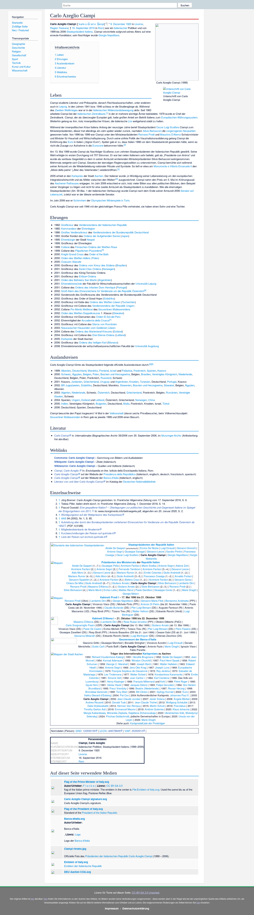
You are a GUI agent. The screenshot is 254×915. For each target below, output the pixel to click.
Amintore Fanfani (130, 565)
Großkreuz (67, 225)
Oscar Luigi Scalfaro (167, 127)
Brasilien (121, 265)
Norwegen (108, 269)
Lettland (120, 335)
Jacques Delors (138, 685)
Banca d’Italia (111, 478)
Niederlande (185, 374)
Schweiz (66, 374)
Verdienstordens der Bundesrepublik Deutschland (121, 232)
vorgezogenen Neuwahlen (181, 131)
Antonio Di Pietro (150, 604)
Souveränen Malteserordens (114, 309)
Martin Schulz (157, 706)
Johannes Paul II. (179, 695)
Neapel (91, 239)
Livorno (139, 24)
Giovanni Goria (183, 579)
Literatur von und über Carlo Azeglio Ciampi (78, 481)
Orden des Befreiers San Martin (79, 280)
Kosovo (161, 370)
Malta (126, 403)
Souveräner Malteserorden (65, 417)
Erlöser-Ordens (87, 276)
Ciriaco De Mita (74, 583)
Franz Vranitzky (118, 688)
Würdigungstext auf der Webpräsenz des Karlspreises (91, 514)
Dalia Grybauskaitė (97, 706)
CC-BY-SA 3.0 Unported (145, 892)
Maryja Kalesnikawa (95, 713)
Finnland (104, 370)
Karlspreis (77, 176)
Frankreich (139, 370)
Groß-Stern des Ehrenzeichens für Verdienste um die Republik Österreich (102, 291)
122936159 (89, 731)
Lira (130, 121)
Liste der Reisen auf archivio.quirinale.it (83, 537)
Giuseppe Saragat (135, 551)
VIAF (127, 731)
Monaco (112, 342)
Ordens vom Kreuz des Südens (97, 265)
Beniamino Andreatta (177, 600)
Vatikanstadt (116, 413)
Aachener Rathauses (67, 183)
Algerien (65, 392)
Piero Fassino (183, 629)
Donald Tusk (119, 702)
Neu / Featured (20, 30)
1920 (128, 24)
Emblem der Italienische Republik (83, 866)
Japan (124, 236)
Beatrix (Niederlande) (147, 688)
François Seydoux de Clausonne (129, 671)
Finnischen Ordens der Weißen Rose (96, 247)
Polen (96, 374)
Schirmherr (79, 200)
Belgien (87, 374)
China (151, 400)
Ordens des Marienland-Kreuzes (93, 331)
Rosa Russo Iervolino (135, 621)
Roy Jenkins (163, 671)
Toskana (63, 28)
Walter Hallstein (168, 664)
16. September (80, 28)
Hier (46, 898)
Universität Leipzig (145, 283)
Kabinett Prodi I (109, 597)
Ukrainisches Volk (174, 713)
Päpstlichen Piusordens (88, 250)
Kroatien (134, 381)
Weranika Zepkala (117, 713)
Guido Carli (98, 646)
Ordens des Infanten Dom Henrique (95, 287)
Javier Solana (157, 699)
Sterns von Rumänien (104, 324)
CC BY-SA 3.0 (114, 785)
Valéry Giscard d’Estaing (97, 695)
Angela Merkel (182, 699)
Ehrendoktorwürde (71, 283)
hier (32, 898)
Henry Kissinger (115, 681)
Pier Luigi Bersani (141, 607)
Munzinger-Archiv (171, 435)
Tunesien (145, 381)
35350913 (137, 731)
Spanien (151, 370)
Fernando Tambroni (129, 569)
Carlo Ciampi (61, 435)
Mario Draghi (189, 590)
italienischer (120, 28)
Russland (106, 378)
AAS (63, 518)
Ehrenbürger (68, 239)
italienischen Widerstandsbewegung (113, 110)
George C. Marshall (117, 664)
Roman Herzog (176, 688)
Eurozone (97, 145)
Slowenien (125, 385)
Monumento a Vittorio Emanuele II (173, 166)
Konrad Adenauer (113, 660)
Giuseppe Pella (110, 565)
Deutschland (79, 370)
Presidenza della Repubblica (119, 474)
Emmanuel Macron (125, 709)
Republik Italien (150, 562)
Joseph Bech (144, 664)
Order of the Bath (99, 254)
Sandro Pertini (174, 551)
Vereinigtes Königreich (164, 374)
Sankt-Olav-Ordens (90, 269)
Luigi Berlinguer (139, 635)
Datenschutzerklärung (135, 908)
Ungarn (76, 400)
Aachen (99, 176)
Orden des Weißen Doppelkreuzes (80, 313)
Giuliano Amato (120, 583)
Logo (78, 834)
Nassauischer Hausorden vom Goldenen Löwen (88, 328)
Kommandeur (69, 228)
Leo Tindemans (112, 674)
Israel (113, 370)
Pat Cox (124, 695)
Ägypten (77, 374)
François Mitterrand (144, 681)
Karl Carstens (161, 678)
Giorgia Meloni (131, 593)
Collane (65, 247)
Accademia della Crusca (95, 320)
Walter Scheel (138, 674)
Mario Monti (94, 590)
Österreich (104, 392)
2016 (92, 28)
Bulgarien (101, 403)
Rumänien (171, 392)
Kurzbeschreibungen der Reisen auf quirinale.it (87, 533)
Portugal (121, 287)
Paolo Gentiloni (143, 590)
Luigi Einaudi (168, 548)
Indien (64, 403)
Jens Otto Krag (138, 667)
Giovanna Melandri (84, 635)
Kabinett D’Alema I (103, 618)
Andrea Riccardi (94, 702)
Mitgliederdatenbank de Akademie (80, 529)
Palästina (127, 370)
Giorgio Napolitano (108, 35)
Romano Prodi (146, 134)
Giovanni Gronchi (186, 548)
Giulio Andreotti (171, 572)
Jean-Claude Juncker (129, 699)
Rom (101, 28)
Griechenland (91, 381)
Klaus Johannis (181, 709)
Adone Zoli (182, 565)
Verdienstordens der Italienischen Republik (103, 225)
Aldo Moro (77, 572)
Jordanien (76, 381)
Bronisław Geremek (96, 692)
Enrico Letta (110, 590)
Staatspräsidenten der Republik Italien (151, 544)
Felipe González (165, 685)
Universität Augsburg (147, 346)
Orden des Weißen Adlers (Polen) (80, 258)
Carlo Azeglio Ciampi (140, 856)
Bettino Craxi (132, 579)
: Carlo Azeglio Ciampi (74, 458)
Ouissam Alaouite (71, 261)
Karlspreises (150, 653)
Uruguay (105, 381)
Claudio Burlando (113, 607)
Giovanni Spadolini (79, 579)
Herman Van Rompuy (129, 706)
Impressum (112, 908)
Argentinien (104, 280)
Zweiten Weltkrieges (66, 110)
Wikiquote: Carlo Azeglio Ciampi (74, 462)
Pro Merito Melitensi (81, 309)
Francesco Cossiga (154, 576)
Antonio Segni (115, 551)
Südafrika (109, 298)
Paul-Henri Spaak (169, 660)
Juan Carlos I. (137, 678)
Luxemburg (92, 681)
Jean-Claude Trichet (146, 702)
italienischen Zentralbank (91, 113)
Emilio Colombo (152, 572)
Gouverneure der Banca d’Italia (137, 639)
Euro (70, 142)
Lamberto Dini (186, 583)
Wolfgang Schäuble (176, 702)
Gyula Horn (92, 685)
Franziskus (180, 706)
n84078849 (114, 731)
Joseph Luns (162, 667)
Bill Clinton (142, 692)
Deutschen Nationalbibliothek (139, 481)
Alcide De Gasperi (115, 548)
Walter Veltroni (140, 611)
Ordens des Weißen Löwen (105, 302)
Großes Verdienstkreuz (74, 232)
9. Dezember (117, 24)
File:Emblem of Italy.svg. (146, 789)
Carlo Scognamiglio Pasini (80, 625)
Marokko (93, 370)
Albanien (66, 370)
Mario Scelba (149, 565)
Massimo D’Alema (170, 134)
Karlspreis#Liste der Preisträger (147, 723)
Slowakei (118, 313)
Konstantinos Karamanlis (168, 674)
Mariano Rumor (125, 572)
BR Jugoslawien (70, 385)
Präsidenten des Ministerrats (118, 562)
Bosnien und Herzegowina (115, 374)
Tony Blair (121, 692)
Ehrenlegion (88, 228)
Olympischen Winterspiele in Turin (110, 200)
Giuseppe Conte (163, 590)
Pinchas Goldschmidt (117, 716)
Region (54, 28)
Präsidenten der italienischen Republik (106, 856)
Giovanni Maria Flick (152, 600)
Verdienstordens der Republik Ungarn (113, 305)
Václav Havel (114, 685)
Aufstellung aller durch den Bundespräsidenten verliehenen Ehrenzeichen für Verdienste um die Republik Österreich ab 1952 (126, 523)
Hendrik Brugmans (143, 657)
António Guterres (154, 709)
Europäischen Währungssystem (179, 117)
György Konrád (165, 692)
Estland (118, 331)
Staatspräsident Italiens (80, 31)
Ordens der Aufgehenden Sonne (102, 236)
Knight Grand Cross (72, 254)
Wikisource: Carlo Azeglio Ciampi (74, 466)
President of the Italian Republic (99, 812)
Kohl (162, 681)
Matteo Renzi (126, 590)
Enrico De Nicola (149, 548)
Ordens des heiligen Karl (93, 342)
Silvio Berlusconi (152, 131)
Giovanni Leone (155, 551)
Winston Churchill (141, 660)
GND (78, 731)
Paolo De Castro (92, 629)
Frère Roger (180, 681)
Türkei (165, 403)
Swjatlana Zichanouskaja (142, 713)
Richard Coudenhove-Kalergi (108, 657)
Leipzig (63, 106)
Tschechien (128, 302)
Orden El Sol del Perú (108, 316)
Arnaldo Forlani (183, 576)
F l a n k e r (89, 785)
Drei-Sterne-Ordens (103, 335)
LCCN (103, 731)
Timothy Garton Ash (95, 709)
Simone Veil (114, 678)
